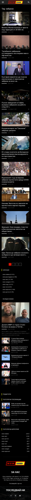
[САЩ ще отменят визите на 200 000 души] (6, 373)
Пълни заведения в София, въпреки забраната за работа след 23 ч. (14, 105)
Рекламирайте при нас (15, 483)
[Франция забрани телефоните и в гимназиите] (6, 365)
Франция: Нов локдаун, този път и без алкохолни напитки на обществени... (15, 229)
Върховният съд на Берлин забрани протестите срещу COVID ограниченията (15, 180)
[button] (2, 2)
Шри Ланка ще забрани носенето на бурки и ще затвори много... (15, 254)
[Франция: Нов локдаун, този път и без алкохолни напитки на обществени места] (15, 218)
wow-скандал (6, 282)
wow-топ (5, 287)
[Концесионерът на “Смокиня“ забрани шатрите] (15, 119)
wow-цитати (6, 292)
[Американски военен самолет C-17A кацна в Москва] (6, 357)
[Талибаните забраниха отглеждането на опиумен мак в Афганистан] (15, 42)
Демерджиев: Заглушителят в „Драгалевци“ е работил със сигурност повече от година (19, 348)
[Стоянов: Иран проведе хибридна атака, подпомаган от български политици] (6, 341)
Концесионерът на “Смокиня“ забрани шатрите (14, 129)
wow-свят (5, 279)
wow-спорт (6, 284)
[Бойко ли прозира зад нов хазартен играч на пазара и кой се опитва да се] (6, 406)
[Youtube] (20, 495)
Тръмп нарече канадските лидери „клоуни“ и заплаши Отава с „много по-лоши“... (18, 381)
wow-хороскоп (7, 289)
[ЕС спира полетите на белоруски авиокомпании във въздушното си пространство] (15, 143)
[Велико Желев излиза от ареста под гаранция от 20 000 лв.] (15, 19)
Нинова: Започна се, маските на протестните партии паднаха (15, 204)
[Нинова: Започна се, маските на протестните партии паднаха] (15, 194)
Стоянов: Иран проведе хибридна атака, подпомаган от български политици (20, 340)
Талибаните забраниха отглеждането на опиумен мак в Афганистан (15, 53)
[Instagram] (15, 495)
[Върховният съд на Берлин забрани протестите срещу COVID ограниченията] (15, 169)
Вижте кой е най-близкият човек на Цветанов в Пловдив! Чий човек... (20, 421)
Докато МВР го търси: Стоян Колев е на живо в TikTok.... (13, 326)
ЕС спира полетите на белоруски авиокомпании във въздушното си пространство (15, 154)
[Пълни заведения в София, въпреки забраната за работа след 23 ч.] (15, 94)
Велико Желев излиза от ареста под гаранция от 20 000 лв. (15, 29)
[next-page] (20, 264)
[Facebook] (11, 495)
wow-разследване (8, 277)
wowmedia (4, 32)
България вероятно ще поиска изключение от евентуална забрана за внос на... (14, 79)
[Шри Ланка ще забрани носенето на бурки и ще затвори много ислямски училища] (15, 244)
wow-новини (6, 274)
